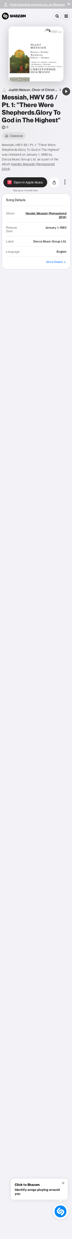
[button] (69, 4)
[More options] (65, 182)
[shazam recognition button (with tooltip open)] (60, 1211)
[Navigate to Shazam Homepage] (14, 16)
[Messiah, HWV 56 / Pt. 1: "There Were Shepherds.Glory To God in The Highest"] (66, 91)
